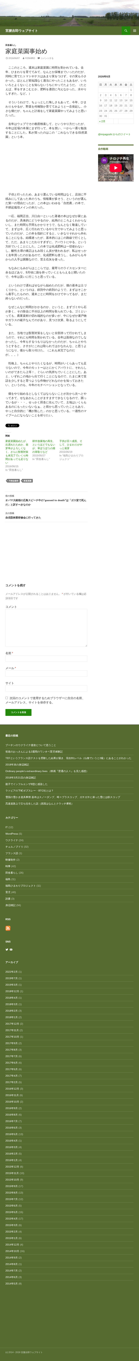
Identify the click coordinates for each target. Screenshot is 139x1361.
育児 (7, 892)
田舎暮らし (10, 45)
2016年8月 (11, 1114)
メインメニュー (134, 30)
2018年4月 (11, 997)
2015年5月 (11, 1212)
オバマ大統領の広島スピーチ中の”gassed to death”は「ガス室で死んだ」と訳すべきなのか (45, 500)
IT (6, 827)
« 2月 (102, 121)
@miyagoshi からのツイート (114, 134)
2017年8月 (11, 1049)
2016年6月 (11, 1127)
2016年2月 (11, 1153)
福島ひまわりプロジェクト (20, 885)
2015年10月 (12, 1179)
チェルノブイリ (14, 846)
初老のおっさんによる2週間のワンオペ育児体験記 (34, 751)
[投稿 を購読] (7, 927)
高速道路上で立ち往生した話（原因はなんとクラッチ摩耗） (39, 803)
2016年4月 (11, 1140)
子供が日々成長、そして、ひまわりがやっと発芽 (70, 445)
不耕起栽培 (13, 481)
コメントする (47, 58)
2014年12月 (12, 1244)
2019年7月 (11, 978)
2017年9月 (11, 1043)
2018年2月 (11, 1010)
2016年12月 (12, 1088)
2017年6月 (11, 1062)
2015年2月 (11, 1231)
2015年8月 (11, 1192)
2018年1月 (11, 1017)
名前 (9, 653)
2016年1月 (11, 1160)
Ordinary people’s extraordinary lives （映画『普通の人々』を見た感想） (47, 771)
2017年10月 (12, 1036)
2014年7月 (11, 1270)
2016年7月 (11, 1121)
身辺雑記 (10, 905)
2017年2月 (11, 1082)
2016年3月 (11, 1147)
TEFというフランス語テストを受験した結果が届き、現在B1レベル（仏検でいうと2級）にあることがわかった (68, 758)
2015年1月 (11, 1238)
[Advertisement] (46, 556)
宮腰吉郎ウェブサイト (21, 30)
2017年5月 (11, 1069)
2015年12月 (12, 1166)
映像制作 (10, 859)
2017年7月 (11, 1056)
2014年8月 (11, 1264)
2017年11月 (12, 1030)
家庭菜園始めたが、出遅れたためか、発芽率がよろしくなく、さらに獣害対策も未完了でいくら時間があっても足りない (16, 452)
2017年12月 (12, 1023)
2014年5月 (11, 1283)
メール (10, 668)
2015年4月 (11, 1218)
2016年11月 (12, 1095)
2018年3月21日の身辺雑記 (20, 777)
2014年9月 (11, 1257)
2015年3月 (11, 1225)
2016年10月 (12, 1101)
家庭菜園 (27, 481)
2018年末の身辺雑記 (17, 764)
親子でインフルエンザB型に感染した (26, 784)
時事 (7, 866)
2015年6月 (11, 1205)
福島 (7, 879)
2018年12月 (12, 991)
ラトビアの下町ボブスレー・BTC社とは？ (29, 790)
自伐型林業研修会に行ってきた (23, 515)
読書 (7, 898)
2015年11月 (12, 1173)
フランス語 (11, 853)
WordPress (11, 833)
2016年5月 (11, 1134)
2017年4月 (11, 1075)
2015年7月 (11, 1199)
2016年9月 (11, 1108)
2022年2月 (11, 971)
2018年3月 (11, 1004)
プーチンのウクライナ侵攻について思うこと (30, 745)
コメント (11, 606)
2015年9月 (11, 1186)
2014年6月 (11, 1277)
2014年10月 (12, 1251)
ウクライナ (11, 840)
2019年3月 (11, 984)
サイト (9, 683)
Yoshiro (30, 58)
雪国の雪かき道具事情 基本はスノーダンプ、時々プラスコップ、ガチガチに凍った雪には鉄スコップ (62, 797)
